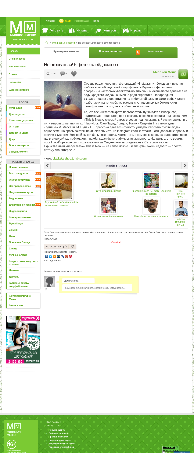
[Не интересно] (72, 246)
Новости (13, 51)
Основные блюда (19, 242)
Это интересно (17, 58)
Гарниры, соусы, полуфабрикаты (19, 284)
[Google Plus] (67, 256)
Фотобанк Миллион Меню (20, 297)
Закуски (13, 229)
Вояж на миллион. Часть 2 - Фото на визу (180, 222)
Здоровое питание (19, 90)
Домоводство (17, 114)
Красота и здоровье (21, 120)
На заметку (15, 82)
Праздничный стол (58, 437)
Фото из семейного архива (108, 216)
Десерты (14, 276)
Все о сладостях (18, 173)
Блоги (23, 102)
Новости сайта (155, 51)
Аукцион (50, 21)
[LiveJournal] (63, 256)
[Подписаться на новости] (138, 51)
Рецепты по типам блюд (61, 447)
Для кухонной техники (22, 204)
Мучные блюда (18, 254)
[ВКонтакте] (47, 256)
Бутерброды (16, 223)
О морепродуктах (19, 179)
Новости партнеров (110, 51)
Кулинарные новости (63, 43)
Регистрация (81, 21)
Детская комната (18, 132)
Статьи (13, 74)
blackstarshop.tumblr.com (69, 158)
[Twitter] (51, 256)
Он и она (14, 126)
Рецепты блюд (23, 161)
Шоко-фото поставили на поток (151, 216)
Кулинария (15, 107)
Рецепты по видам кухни (62, 443)
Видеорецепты (18, 210)
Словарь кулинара (58, 433)
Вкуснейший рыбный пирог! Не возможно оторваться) (61, 204)
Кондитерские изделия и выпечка (23, 263)
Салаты (13, 248)
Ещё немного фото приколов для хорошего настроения (180, 194)
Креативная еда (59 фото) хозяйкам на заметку (151, 192)
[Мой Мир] (59, 256)
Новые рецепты (18, 167)
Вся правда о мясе (20, 185)
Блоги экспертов (19, 145)
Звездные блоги (18, 151)
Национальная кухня (21, 192)
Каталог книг (16, 305)
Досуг (12, 139)
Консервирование (20, 217)
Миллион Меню (17, 66)
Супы (12, 236)
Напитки (14, 270)
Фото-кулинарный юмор (108, 191)
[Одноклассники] (55, 256)
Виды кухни (16, 198)
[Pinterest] (71, 256)
